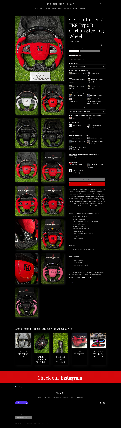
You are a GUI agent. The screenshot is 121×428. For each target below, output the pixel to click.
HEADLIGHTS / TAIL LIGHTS (98, 354)
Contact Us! (86, 277)
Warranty (72, 397)
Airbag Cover (73, 162)
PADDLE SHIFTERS (23, 352)
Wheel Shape (74, 63)
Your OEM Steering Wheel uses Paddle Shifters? (84, 154)
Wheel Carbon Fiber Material (78, 71)
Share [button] (72, 282)
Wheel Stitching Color (76, 108)
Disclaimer (80, 397)
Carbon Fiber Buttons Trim (90, 51)
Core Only (74, 51)
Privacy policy (45, 423)
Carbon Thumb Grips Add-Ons (79, 135)
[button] (17, 3)
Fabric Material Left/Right (77, 93)
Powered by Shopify (35, 423)
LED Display (73, 122)
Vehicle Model (74, 55)
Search (40, 397)
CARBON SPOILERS (79, 352)
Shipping (65, 397)
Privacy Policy (57, 397)
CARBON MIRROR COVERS (41, 359)
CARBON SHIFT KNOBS (60, 359)
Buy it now (87, 184)
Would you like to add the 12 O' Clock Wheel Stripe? (85, 116)
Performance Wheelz (25, 423)
